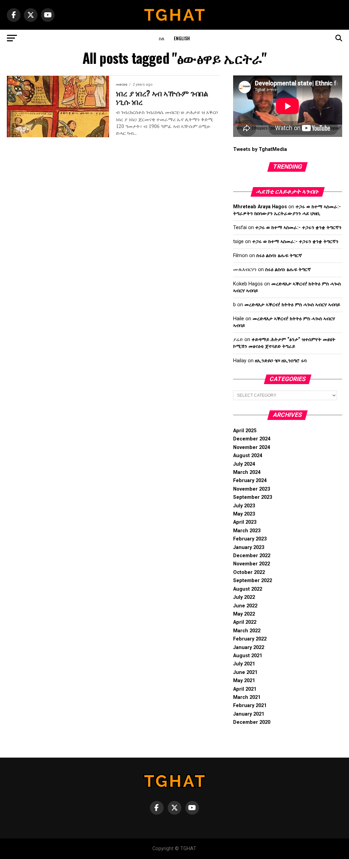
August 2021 (247, 656)
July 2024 (244, 464)
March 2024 (246, 472)
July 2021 (244, 664)
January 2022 (248, 647)
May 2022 (244, 614)
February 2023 (250, 539)
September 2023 (252, 497)
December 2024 (251, 439)
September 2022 (252, 580)
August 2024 (247, 456)
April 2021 (244, 689)
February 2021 (250, 705)
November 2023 (251, 489)
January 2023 (248, 547)
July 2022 (244, 597)
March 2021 (246, 697)
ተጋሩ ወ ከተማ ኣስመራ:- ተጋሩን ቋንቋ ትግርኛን (298, 227)
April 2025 (244, 431)
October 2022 (249, 572)
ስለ (161, 38)
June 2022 (245, 606)
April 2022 (244, 622)
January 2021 (248, 714)
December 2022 (251, 556)
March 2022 (246, 631)
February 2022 (250, 639)
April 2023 (244, 522)
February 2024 (250, 480)
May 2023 (244, 514)
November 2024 (251, 447)
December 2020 (251, 722)
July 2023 (244, 506)
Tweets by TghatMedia (260, 149)
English (182, 38)
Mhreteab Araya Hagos (260, 207)
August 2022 (247, 589)
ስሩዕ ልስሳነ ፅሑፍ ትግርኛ (279, 255)
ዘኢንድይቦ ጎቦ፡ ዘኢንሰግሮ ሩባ (280, 361)
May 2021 (244, 681)
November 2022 (251, 564)
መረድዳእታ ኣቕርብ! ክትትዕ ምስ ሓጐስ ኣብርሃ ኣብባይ (292, 305)
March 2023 (246, 531)
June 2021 (245, 672)
